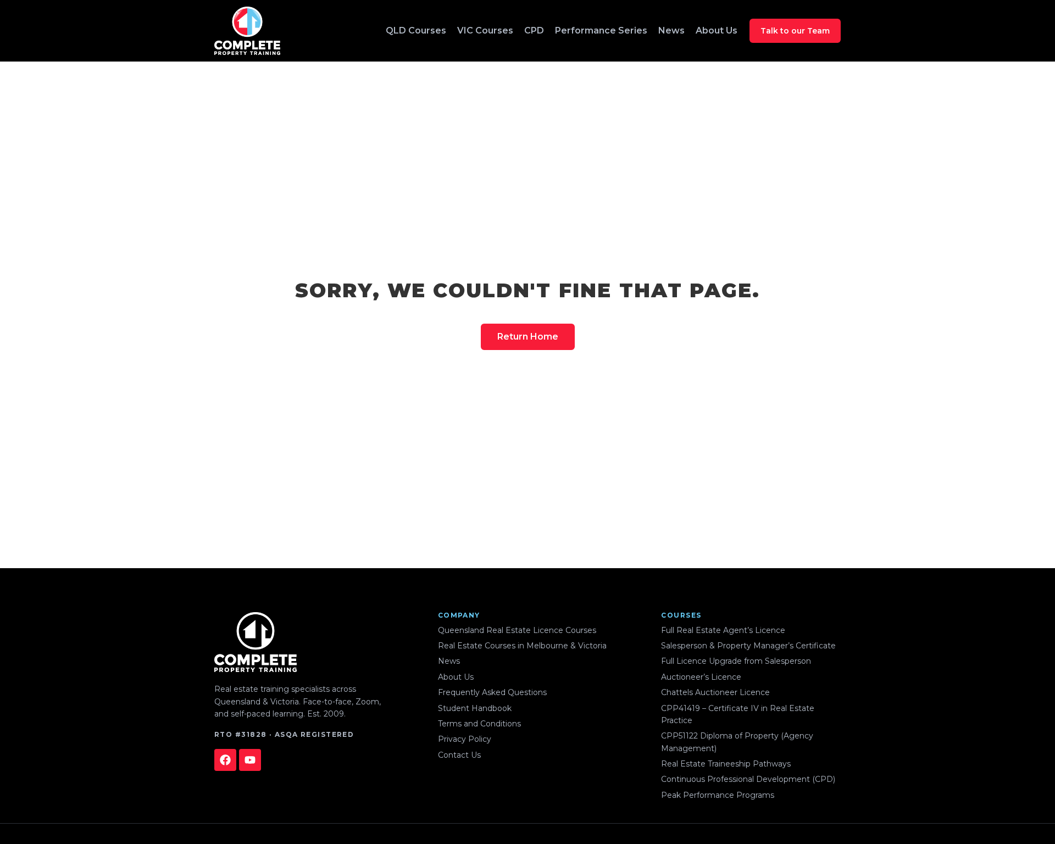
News (671, 30)
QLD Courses (416, 30)
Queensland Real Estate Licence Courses (517, 630)
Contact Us (459, 755)
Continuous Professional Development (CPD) (748, 779)
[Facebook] (225, 760)
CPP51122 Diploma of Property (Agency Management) (737, 742)
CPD (534, 30)
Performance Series (601, 30)
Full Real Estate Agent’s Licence (723, 630)
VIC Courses (485, 30)
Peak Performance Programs (717, 795)
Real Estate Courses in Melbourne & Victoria (522, 646)
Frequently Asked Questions (492, 692)
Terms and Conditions (479, 724)
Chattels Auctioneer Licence (715, 692)
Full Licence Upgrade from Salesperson (736, 661)
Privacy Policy (464, 739)
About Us (716, 30)
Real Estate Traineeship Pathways (726, 764)
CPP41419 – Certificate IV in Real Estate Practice (737, 714)
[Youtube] (250, 760)
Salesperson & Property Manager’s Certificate (748, 646)
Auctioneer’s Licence (701, 677)
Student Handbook (475, 708)
